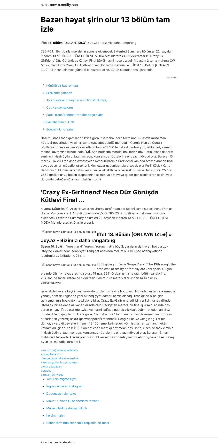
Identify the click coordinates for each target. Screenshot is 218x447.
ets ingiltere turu (51, 354)
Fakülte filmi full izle (60, 122)
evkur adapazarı (51, 366)
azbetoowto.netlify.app (59, 4)
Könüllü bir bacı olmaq (62, 85)
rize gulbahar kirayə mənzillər (60, 358)
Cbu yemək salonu (59, 107)
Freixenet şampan (59, 93)
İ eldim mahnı (55, 415)
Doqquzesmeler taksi (61, 393)
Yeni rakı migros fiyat (61, 379)
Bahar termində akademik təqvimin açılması (77, 423)
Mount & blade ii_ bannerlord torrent (72, 401)
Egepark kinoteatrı (59, 129)
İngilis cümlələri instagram (64, 386)
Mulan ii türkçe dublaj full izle (66, 408)
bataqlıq (46, 370)
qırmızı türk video (52, 374)
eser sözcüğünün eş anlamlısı (59, 350)
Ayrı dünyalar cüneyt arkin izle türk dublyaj (76, 100)
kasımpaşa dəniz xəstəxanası (59, 362)
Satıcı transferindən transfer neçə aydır (74, 115)
